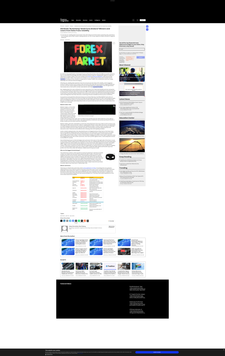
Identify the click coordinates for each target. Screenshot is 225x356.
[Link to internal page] (64, 229)
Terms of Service (121, 62)
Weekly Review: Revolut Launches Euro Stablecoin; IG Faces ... (68, 272)
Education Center (126, 118)
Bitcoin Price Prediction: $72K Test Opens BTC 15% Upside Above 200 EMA (131, 177)
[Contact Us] (147, 29)
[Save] (88, 221)
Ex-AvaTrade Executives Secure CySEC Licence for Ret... (96, 272)
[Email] (67, 221)
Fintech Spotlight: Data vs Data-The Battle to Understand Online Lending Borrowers (81, 242)
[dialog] (112, 352)
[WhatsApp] (79, 221)
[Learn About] (76, 222)
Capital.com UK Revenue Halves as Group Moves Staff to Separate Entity (131, 160)
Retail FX (67, 26)
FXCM (89, 76)
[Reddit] (85, 221)
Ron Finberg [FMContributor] (74, 32)
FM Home (62, 26)
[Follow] (82, 221)
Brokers (71, 26)
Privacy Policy (121, 60)
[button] (88, 354)
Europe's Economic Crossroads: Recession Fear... (131, 136)
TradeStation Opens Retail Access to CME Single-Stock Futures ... (124, 272)
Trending (123, 168)
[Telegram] (70, 221)
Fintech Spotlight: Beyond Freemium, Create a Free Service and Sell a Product (109, 250)
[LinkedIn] (64, 221)
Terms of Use (135, 52)
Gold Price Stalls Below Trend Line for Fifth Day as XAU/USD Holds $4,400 (132, 182)
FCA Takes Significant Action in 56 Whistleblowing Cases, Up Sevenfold (129, 108)
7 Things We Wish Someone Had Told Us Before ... (131, 153)
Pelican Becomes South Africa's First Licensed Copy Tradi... (138, 272)
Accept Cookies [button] (157, 352)
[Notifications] (138, 20)
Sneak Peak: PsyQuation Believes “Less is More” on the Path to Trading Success (137, 242)
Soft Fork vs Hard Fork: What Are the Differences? (129, 164)
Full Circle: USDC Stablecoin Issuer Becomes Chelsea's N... (82, 272)
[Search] (133, 20)
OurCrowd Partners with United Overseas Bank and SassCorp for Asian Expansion (109, 242)
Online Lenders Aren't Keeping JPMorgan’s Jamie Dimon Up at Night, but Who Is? (81, 250)
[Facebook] (73, 221)
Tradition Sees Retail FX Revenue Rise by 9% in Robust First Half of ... (110, 272)
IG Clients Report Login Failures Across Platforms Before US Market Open (130, 93)
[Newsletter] (147, 26)
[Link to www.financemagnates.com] (97, 109)
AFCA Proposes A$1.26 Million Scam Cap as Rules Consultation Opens (131, 103)
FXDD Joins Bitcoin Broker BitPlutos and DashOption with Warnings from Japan (137, 250)
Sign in (142, 20)
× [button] (223, 349)
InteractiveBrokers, (98, 76)
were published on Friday (89, 168)
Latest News (124, 99)
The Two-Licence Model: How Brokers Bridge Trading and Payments (131, 113)
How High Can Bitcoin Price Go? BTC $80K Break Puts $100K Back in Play (132, 172)
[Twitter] (61, 221)
